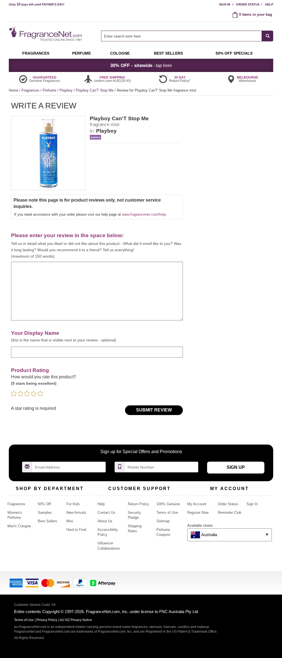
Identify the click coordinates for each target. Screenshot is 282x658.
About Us (104, 521)
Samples (45, 512)
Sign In (224, 4)
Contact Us (106, 512)
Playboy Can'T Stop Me (95, 90)
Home (13, 90)
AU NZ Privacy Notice (76, 620)
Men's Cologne (19, 526)
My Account (196, 504)
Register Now (197, 512)
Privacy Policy (46, 620)
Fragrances (30, 90)
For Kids (73, 504)
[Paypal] (80, 582)
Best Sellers (47, 521)
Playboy (66, 90)
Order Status (247, 4)
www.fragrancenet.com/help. (144, 214)
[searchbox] (181, 36)
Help (269, 4)
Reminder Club (229, 512)
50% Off (44, 504)
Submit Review (154, 410)
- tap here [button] (141, 65)
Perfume (50, 90)
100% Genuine (168, 504)
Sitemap (163, 521)
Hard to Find (76, 530)
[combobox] (187, 36)
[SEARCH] (267, 36)
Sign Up (236, 467)
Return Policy (138, 504)
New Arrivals (76, 512)
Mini (69, 521)
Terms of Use (167, 512)
